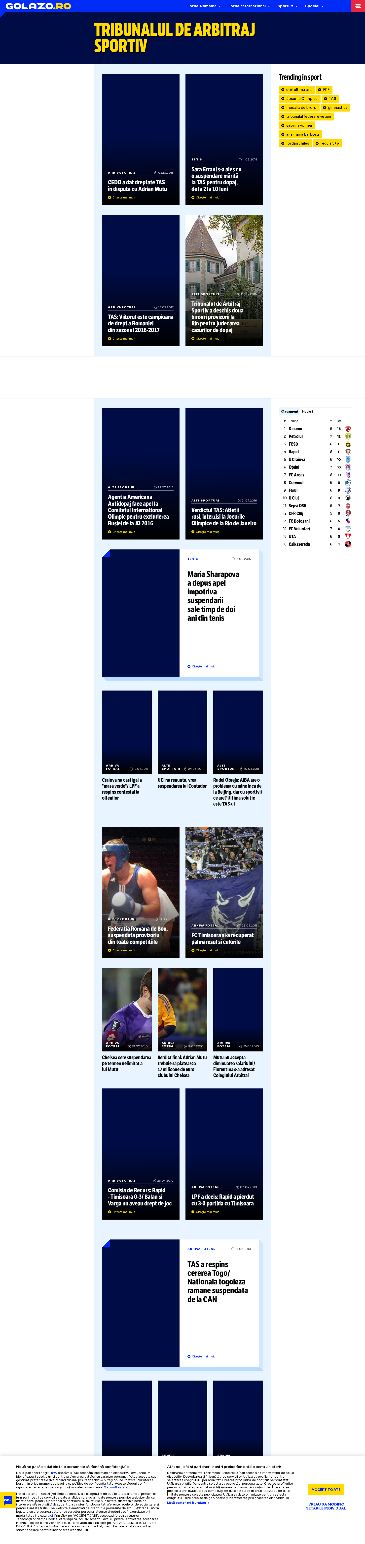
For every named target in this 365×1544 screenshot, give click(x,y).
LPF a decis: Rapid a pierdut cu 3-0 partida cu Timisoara (224, 1154)
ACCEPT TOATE (326, 1489)
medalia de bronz (301, 107)
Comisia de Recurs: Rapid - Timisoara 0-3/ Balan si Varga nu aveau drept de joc (141, 1154)
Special (312, 6)
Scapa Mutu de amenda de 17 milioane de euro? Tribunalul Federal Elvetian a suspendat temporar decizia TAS (238, 1439)
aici (50, 1515)
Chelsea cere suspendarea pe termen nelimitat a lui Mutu (127, 1020)
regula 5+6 (330, 143)
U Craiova (297, 459)
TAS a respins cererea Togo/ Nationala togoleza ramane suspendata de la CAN (182, 1305)
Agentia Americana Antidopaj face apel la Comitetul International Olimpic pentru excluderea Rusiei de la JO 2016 (141, 474)
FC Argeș (296, 475)
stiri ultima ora (299, 89)
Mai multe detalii (117, 1487)
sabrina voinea (299, 125)
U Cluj (294, 498)
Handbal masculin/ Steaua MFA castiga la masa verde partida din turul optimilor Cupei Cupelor (127, 1439)
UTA (292, 536)
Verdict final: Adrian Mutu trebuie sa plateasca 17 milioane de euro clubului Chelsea (182, 1023)
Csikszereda (299, 544)
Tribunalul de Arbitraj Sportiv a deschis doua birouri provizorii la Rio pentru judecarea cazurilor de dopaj (224, 280)
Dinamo (295, 428)
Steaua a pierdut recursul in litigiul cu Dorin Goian (182, 1430)
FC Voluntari (299, 529)
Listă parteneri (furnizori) (188, 1503)
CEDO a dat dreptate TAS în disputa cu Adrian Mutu (141, 139)
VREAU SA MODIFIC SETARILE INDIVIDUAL (326, 1506)
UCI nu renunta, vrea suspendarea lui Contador (182, 740)
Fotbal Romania (202, 6)
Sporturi (285, 6)
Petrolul (296, 436)
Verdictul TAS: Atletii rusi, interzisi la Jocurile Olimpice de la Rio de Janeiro (224, 474)
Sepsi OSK (297, 505)
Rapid (294, 452)
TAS (332, 98)
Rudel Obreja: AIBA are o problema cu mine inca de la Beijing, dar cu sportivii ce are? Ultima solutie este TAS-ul (238, 749)
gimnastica (337, 107)
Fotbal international (247, 6)
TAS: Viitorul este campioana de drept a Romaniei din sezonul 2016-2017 (141, 280)
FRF (326, 89)
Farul (293, 490)
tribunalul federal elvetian (308, 116)
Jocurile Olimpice (302, 98)
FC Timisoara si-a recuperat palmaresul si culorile (224, 892)
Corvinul (296, 482)
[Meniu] (358, 6)
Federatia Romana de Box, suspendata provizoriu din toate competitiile (141, 892)
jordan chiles (297, 143)
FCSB (293, 444)
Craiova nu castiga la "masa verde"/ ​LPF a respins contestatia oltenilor (127, 746)
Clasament (289, 411)
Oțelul (294, 467)
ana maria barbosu (302, 134)
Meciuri (307, 411)
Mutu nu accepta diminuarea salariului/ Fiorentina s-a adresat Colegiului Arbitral (238, 1023)
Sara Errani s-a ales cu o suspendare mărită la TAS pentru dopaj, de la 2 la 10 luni (224, 139)
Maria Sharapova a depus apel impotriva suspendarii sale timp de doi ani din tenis (182, 615)
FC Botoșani (299, 521)
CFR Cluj (296, 513)
